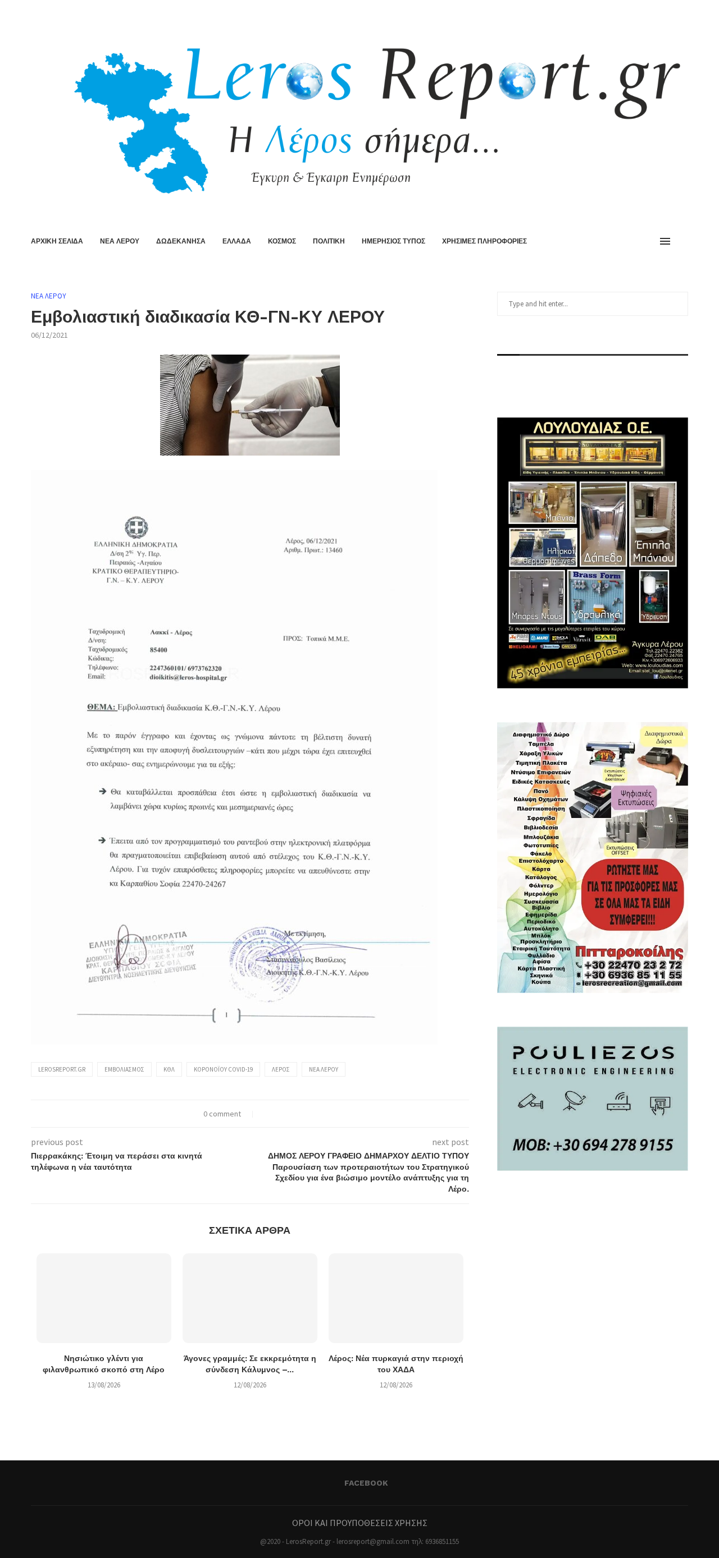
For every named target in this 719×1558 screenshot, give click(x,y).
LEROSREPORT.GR (61, 1069)
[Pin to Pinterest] (291, 1114)
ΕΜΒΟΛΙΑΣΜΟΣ (124, 1069)
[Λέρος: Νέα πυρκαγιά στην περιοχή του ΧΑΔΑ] (396, 1298)
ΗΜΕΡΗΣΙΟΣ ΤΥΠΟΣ (393, 241)
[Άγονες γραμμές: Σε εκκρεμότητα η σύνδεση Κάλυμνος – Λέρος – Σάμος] (250, 1298)
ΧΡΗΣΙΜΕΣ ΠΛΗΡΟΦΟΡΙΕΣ (484, 241)
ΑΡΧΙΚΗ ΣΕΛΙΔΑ (57, 241)
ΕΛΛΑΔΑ (236, 241)
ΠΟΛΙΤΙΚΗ (329, 241)
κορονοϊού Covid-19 (223, 1069)
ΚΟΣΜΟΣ (282, 241)
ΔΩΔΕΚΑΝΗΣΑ (181, 241)
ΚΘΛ (169, 1069)
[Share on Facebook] (267, 1114)
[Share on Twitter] (279, 1114)
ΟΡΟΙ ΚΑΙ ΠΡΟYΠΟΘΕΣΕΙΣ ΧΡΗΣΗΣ (359, 1522)
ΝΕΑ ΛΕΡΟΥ (119, 241)
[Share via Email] (302, 1114)
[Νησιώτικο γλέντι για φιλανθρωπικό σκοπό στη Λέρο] (104, 1298)
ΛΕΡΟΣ (281, 1069)
